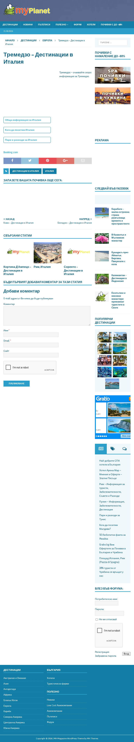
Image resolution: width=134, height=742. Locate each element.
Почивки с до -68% (111, 24)
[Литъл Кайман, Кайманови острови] (104, 372)
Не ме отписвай (108, 619)
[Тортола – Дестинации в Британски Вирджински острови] (120, 349)
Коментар (9, 304)
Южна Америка (11, 728)
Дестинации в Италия (25, 171)
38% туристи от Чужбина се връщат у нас (111, 572)
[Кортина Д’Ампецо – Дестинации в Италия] (17, 252)
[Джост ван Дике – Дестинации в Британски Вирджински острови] (104, 349)
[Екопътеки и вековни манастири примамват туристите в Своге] (102, 296)
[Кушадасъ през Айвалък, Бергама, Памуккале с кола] (102, 256)
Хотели (91, 24)
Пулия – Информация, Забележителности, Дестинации (112, 505)
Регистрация (102, 652)
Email (6, 340)
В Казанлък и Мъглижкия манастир (118, 237)
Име (5, 330)
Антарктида (9, 689)
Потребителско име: (106, 599)
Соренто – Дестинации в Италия (73, 270)
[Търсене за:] (113, 42)
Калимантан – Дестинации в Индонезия (119, 278)
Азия (6, 683)
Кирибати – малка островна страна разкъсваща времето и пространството (120, 216)
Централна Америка (14, 722)
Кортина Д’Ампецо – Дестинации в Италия (17, 270)
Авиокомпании (54, 711)
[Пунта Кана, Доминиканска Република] (120, 360)
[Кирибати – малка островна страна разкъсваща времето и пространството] (102, 213)
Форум (77, 24)
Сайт (6, 350)
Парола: (99, 609)
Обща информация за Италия (23, 120)
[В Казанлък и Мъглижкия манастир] (102, 238)
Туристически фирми (58, 683)
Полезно (61, 24)
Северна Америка (12, 717)
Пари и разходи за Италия (21, 139)
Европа (7, 706)
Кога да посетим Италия (19, 130)
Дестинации (10, 24)
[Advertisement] (29, 92)
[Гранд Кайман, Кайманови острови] (112, 384)
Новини (28, 24)
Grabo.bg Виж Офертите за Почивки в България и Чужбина (112, 548)
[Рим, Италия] (48, 252)
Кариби (7, 711)
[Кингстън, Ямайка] (104, 360)
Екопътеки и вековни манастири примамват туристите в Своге (118, 300)
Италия (49, 171)
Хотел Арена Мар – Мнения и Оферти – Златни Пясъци (110, 474)
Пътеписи (44, 24)
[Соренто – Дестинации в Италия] (78, 252)
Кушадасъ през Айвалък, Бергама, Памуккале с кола (119, 258)
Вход (126, 653)
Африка (7, 694)
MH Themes (92, 738)
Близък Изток (10, 700)
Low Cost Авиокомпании (59, 705)
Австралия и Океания (14, 678)
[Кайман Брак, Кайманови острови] (120, 372)
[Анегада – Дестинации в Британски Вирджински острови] (120, 337)
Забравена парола (105, 655)
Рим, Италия (42, 267)
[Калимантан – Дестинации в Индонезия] (102, 279)
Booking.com (10, 152)
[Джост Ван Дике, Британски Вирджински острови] (104, 337)
